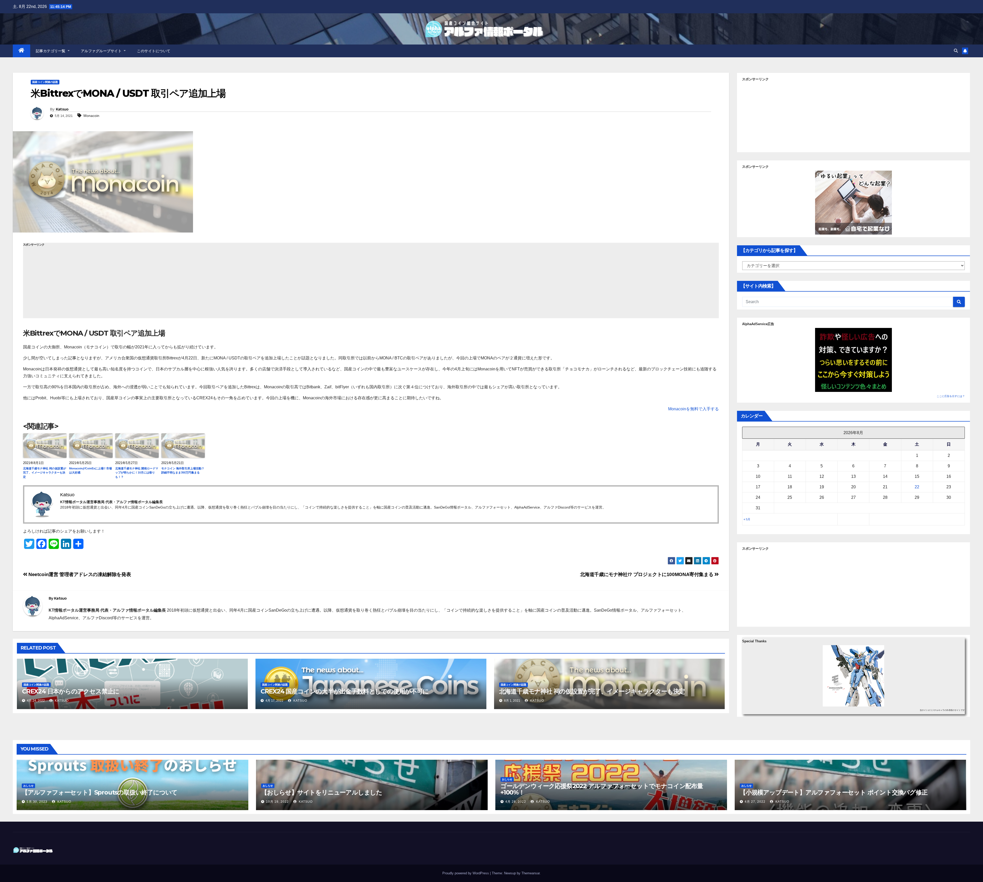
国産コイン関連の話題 (45, 82)
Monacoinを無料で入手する (693, 409)
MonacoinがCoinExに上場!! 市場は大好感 (90, 470)
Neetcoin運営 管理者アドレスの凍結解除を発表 (79, 574)
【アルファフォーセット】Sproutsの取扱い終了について (99, 792)
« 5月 (747, 519)
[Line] (2, 83)
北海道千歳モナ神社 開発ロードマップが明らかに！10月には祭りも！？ (136, 472)
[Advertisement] (371, 282)
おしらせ (28, 785)
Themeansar (530, 873)
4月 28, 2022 (515, 801)
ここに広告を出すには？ (951, 396)
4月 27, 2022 (755, 801)
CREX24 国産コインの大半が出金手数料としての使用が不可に (345, 691)
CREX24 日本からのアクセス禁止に (70, 691)
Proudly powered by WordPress (466, 873)
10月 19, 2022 (277, 801)
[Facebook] (2, 81)
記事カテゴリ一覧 (51, 51)
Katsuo (62, 109)
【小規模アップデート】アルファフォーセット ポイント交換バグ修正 (833, 792)
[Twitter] (2, 79)
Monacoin (91, 116)
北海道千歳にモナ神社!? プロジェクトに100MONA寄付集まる (647, 574)
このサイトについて (153, 51)
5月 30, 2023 (37, 801)
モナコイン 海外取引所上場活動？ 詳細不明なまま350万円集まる (182, 470)
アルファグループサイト (102, 51)
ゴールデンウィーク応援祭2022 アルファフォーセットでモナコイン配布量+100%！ (601, 789)
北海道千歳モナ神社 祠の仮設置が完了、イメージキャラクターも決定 (44, 472)
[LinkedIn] (2, 85)
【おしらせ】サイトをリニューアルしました (321, 792)
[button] (956, 51)
